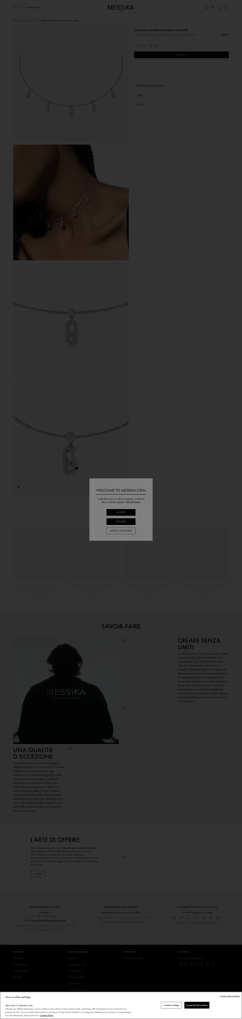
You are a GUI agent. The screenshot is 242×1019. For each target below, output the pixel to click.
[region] (121, 1005)
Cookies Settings (171, 1005)
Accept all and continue (197, 1005)
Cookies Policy (46, 1015)
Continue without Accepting (230, 996)
